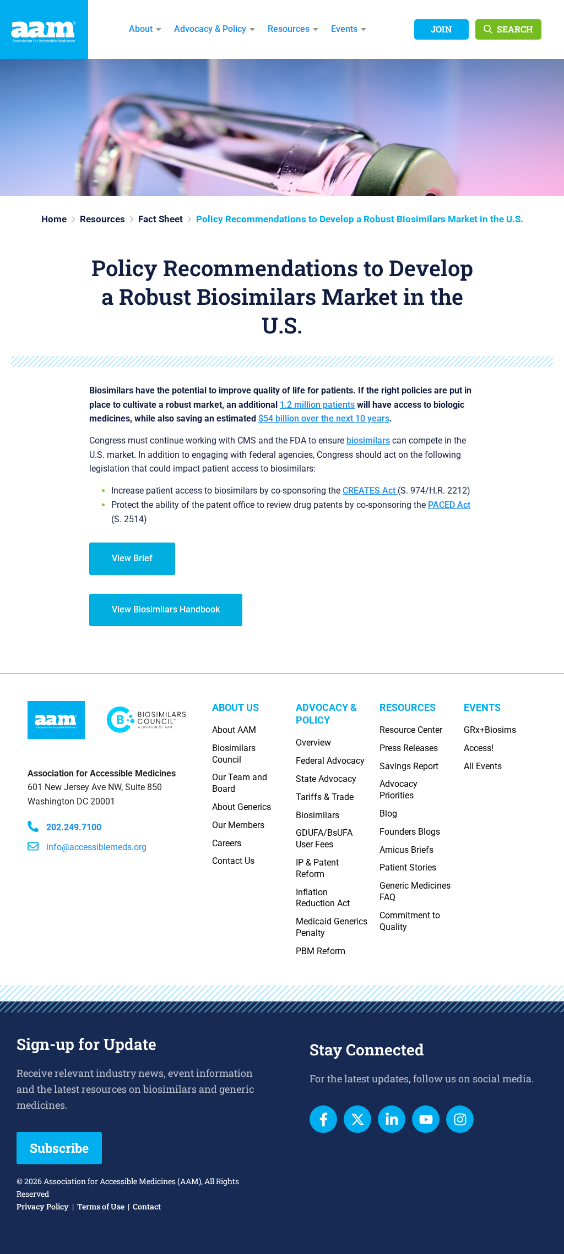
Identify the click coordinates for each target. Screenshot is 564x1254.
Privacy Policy (43, 1206)
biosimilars (368, 440)
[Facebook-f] (323, 1119)
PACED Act (449, 505)
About (141, 29)
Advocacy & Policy (210, 29)
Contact (147, 1206)
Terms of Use (100, 1206)
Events (344, 29)
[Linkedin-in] (391, 1119)
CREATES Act (370, 490)
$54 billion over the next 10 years (323, 418)
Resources (289, 29)
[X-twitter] (357, 1119)
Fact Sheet (160, 218)
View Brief (132, 558)
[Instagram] (460, 1119)
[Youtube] (426, 1119)
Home (54, 218)
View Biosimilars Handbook (166, 609)
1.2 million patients (317, 404)
